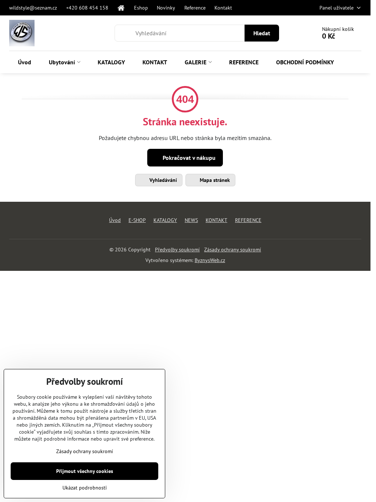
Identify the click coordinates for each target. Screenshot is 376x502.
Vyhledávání (162, 180)
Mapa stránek (214, 180)
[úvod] (121, 7)
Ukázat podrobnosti (84, 487)
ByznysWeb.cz (210, 260)
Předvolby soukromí (177, 249)
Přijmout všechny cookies (84, 471)
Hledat (261, 33)
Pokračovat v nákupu (188, 157)
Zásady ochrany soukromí (232, 249)
